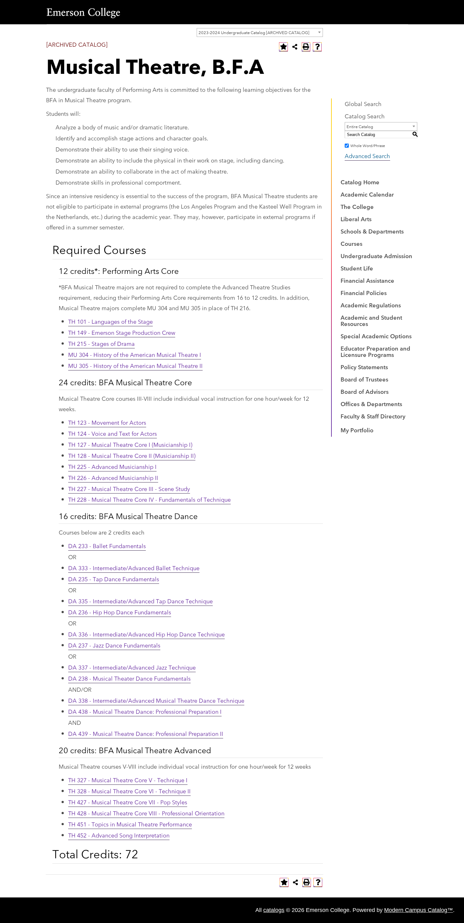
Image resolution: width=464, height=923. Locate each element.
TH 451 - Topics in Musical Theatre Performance (130, 824)
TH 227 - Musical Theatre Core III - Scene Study (129, 488)
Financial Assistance (367, 280)
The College (357, 206)
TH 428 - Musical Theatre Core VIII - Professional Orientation (146, 813)
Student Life (357, 268)
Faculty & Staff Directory (373, 416)
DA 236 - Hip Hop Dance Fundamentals (119, 612)
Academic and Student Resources (371, 320)
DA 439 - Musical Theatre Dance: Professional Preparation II (145, 733)
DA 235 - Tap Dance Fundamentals (113, 579)
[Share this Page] (294, 46)
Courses (351, 243)
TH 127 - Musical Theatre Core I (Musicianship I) (130, 444)
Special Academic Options (376, 336)
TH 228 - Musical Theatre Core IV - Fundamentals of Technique (149, 499)
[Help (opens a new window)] (317, 46)
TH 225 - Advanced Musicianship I (112, 466)
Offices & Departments (371, 403)
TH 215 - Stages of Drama (101, 343)
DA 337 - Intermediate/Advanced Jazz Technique (132, 667)
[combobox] (260, 32)
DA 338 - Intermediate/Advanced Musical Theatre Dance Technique (156, 700)
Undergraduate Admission (376, 255)
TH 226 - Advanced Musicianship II (113, 477)
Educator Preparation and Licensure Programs (375, 351)
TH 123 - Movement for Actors (107, 422)
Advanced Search (367, 155)
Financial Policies (364, 292)
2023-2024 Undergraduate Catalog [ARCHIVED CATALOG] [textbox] (254, 32)
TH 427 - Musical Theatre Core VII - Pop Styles (127, 802)
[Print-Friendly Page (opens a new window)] (306, 46)
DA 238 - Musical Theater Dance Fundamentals (129, 678)
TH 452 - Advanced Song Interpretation (119, 835)
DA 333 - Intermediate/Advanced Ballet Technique (133, 568)
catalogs (273, 910)
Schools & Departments (372, 231)
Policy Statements (364, 367)
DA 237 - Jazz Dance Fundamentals (114, 645)
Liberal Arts (356, 219)
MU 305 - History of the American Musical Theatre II (135, 365)
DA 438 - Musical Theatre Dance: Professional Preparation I (145, 711)
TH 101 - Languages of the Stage (110, 321)
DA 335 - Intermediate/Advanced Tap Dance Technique (140, 601)
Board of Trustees (364, 379)
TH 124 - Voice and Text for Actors (112, 433)
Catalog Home (360, 182)
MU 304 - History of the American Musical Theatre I (134, 354)
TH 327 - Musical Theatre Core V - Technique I (127, 780)
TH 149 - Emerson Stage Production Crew (121, 332)
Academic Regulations (371, 305)
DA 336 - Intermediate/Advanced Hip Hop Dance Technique (146, 634)
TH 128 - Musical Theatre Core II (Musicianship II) (131, 455)
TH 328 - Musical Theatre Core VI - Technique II (129, 791)
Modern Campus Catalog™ (418, 910)
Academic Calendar (367, 194)
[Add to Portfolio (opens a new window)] (283, 46)
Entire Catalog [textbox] (360, 126)
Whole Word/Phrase (367, 145)
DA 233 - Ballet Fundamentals (107, 545)
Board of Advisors (365, 391)
